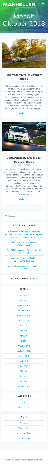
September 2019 (24, 315)
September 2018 (24, 351)
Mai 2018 (24, 371)
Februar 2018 (24, 386)
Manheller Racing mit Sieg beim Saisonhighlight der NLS (24, 259)
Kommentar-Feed (24, 433)
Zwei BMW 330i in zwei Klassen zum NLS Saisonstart (24, 251)
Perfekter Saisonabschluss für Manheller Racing (24, 267)
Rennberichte (24, 407)
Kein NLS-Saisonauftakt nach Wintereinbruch (24, 243)
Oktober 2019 (24, 310)
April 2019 (24, 335)
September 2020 (24, 305)
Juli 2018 (24, 361)
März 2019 (24, 340)
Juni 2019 (24, 325)
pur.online (38, 459)
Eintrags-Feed (24, 428)
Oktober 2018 (24, 345)
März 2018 (24, 381)
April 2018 (24, 376)
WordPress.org (24, 438)
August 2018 (24, 356)
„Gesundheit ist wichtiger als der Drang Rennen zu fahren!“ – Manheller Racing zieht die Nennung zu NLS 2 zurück (24, 234)
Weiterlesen (24, 113)
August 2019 (24, 320)
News (24, 402)
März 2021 (24, 300)
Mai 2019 (24, 330)
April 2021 (24, 295)
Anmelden (24, 423)
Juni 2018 (24, 366)
